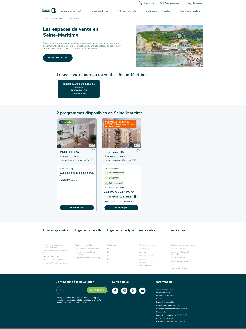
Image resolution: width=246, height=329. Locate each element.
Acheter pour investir (127, 11)
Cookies (159, 299)
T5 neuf (110, 259)
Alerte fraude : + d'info (165, 289)
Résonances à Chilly (51, 256)
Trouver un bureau (146, 262)
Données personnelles (165, 295)
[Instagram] (124, 291)
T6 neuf (110, 262)
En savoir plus (77, 208)
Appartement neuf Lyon (84, 245)
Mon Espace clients (178, 258)
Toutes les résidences (179, 261)
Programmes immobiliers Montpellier (85, 253)
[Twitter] (133, 291)
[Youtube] (142, 291)
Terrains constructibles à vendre (183, 245)
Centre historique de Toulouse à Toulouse (55, 252)
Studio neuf (111, 245)
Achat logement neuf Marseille (87, 248)
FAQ (172, 264)
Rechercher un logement (70, 11)
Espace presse (144, 259)
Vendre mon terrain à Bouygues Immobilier (183, 253)
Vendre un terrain (178, 248)
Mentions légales (163, 292)
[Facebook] (115, 291)
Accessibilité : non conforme (167, 305)
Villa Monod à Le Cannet (53, 260)
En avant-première (55, 230)
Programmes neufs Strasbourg (87, 258)
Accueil (45, 18)
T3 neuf (110, 252)
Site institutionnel (146, 255)
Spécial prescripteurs (147, 245)
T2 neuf (110, 248)
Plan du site (161, 312)
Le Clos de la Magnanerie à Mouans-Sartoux (53, 246)
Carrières (142, 252)
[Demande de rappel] (238, 321)
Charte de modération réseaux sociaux (171, 309)
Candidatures (144, 248)
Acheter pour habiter (99, 11)
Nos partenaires (145, 266)
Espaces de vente (57, 18)
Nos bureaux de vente (179, 268)
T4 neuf (110, 255)
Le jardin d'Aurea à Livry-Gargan (56, 263)
